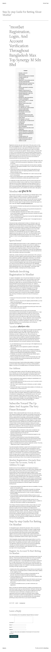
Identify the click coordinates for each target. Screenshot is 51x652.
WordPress (46, 648)
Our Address (21, 78)
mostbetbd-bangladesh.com (27, 203)
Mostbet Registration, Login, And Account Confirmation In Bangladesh (26, 95)
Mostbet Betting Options (24, 110)
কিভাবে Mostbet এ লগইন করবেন (24, 106)
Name (11, 624)
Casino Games (22, 113)
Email (10, 627)
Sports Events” (22, 74)
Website (11, 629)
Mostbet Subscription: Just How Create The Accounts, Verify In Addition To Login (25, 139)
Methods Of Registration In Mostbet (26, 75)
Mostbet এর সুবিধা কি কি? (23, 72)
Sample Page (45, 3)
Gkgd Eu (4, 3)
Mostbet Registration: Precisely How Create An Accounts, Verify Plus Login (26, 84)
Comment (11, 622)
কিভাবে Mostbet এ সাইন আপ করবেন (24, 111)
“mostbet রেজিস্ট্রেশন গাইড (23, 77)
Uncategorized (22, 603)
